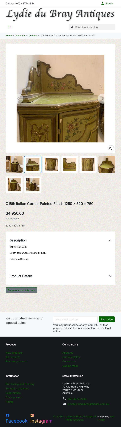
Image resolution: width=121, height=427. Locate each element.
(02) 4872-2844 (77, 398)
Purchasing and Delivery (20, 384)
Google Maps (70, 365)
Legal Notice (13, 392)
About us (67, 352)
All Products (13, 357)
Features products (16, 361)
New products (14, 352)
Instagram (41, 418)
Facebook (16, 418)
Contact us (68, 361)
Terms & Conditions (17, 388)
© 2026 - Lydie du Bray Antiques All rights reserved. (74, 418)
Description (18, 240)
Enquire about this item (21, 290)
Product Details (20, 276)
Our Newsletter (71, 357)
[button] (107, 3)
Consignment (13, 397)
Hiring (9, 401)
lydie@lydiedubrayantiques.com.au (88, 403)
